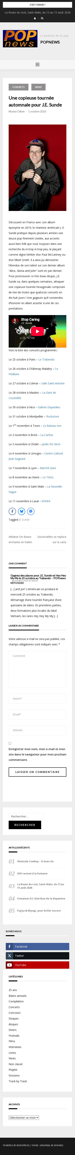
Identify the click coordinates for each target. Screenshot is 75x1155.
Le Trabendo (46, 359)
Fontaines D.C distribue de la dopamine (41, 898)
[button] (35, 18)
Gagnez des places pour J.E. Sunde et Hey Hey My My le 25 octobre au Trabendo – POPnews (38, 577)
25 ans (13, 990)
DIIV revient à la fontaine (32, 873)
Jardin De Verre (51, 444)
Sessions (14, 1075)
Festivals (14, 1035)
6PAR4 (46, 501)
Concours (15, 1012)
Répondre (17, 583)
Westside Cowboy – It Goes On (35, 861)
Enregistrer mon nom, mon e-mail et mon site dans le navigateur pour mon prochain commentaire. (37, 754)
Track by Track (18, 1081)
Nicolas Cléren (17, 111)
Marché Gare (48, 468)
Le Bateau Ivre (52, 425)
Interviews (15, 1047)
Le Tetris (47, 477)
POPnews (50, 42)
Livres (12, 1053)
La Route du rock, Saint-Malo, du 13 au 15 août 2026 (38, 12)
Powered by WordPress (16, 1145)
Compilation (16, 1001)
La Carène (46, 435)
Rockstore (52, 416)
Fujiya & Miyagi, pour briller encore (39, 910)
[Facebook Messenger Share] (30, 511)
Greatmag (45, 1145)
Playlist (13, 1069)
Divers (13, 1030)
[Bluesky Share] (21, 511)
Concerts (18, 87)
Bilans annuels (18, 996)
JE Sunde (24, 519)
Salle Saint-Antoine (53, 383)
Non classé (15, 1064)
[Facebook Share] (12, 511)
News (38, 87)
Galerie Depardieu (49, 407)
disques (13, 1024)
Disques (14, 1018)
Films (12, 1041)
